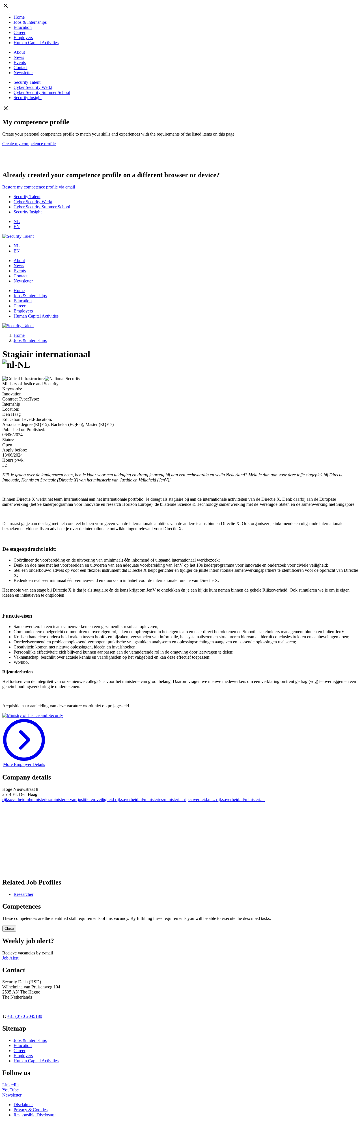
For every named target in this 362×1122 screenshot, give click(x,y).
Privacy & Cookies (31, 1109)
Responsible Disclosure (34, 1114)
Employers (23, 37)
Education (23, 27)
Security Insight (28, 97)
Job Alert (10, 958)
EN (17, 226)
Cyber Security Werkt (33, 87)
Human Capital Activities (36, 42)
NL (17, 221)
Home (19, 17)
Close (9, 928)
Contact (20, 67)
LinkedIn (10, 1084)
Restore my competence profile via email (38, 187)
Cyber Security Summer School (42, 92)
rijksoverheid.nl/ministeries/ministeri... (149, 799)
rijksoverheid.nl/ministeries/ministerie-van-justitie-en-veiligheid (58, 799)
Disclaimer (23, 1104)
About (19, 52)
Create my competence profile (29, 143)
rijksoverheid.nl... (200, 799)
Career (19, 32)
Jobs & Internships (30, 22)
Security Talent (27, 82)
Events (20, 62)
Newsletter (23, 72)
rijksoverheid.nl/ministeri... (240, 799)
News (19, 57)
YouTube (10, 1089)
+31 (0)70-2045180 (24, 1016)
